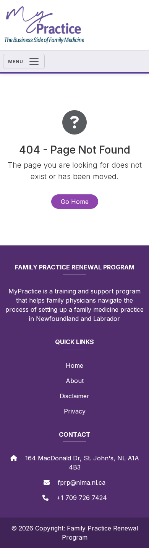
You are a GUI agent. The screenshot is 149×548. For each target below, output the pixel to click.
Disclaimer (74, 396)
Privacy (75, 411)
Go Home (75, 201)
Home (74, 365)
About (75, 381)
